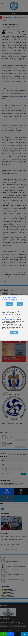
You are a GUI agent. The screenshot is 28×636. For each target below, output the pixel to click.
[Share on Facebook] (10, 634)
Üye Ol (10, 304)
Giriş (20, 304)
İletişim (15, 332)
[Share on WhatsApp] (3, 634)
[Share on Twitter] (17, 634)
